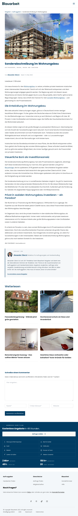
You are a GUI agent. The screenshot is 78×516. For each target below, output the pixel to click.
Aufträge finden (38, 481)
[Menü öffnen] (74, 4)
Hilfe (63, 484)
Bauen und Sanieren (30, 67)
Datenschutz (40, 512)
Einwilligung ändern (9, 512)
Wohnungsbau (29, 86)
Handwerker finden (9, 481)
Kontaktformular (58, 492)
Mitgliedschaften (38, 484)
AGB (20, 512)
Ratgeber (8, 12)
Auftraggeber (16, 12)
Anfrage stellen (37, 434)
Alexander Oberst (14, 75)
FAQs (29, 492)
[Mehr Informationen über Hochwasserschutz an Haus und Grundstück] (56, 301)
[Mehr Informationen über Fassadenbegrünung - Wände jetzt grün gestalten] (21, 301)
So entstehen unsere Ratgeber (17, 274)
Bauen (19, 67)
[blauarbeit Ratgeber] (10, 3)
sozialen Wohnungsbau (56, 98)
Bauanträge (9, 167)
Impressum (28, 512)
